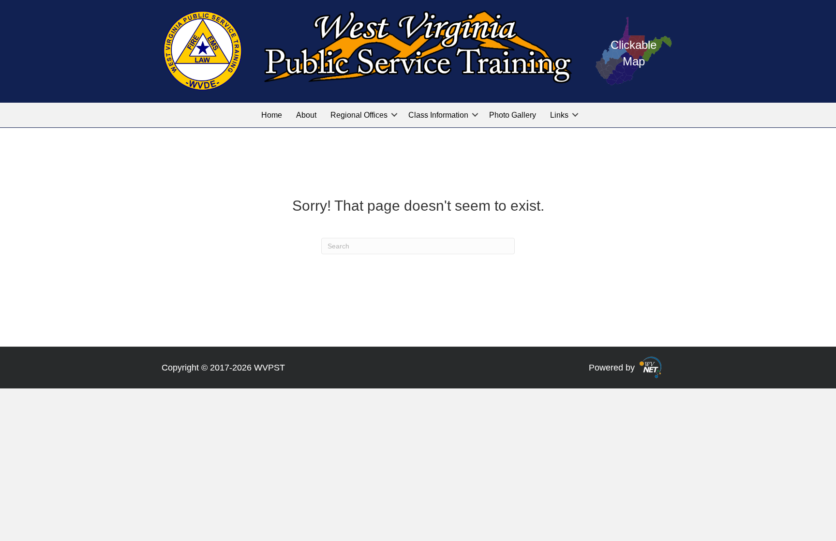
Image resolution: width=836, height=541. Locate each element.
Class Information (438, 115)
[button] (394, 115)
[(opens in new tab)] (650, 366)
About (306, 115)
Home (271, 115)
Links (559, 115)
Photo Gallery (512, 115)
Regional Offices (359, 115)
